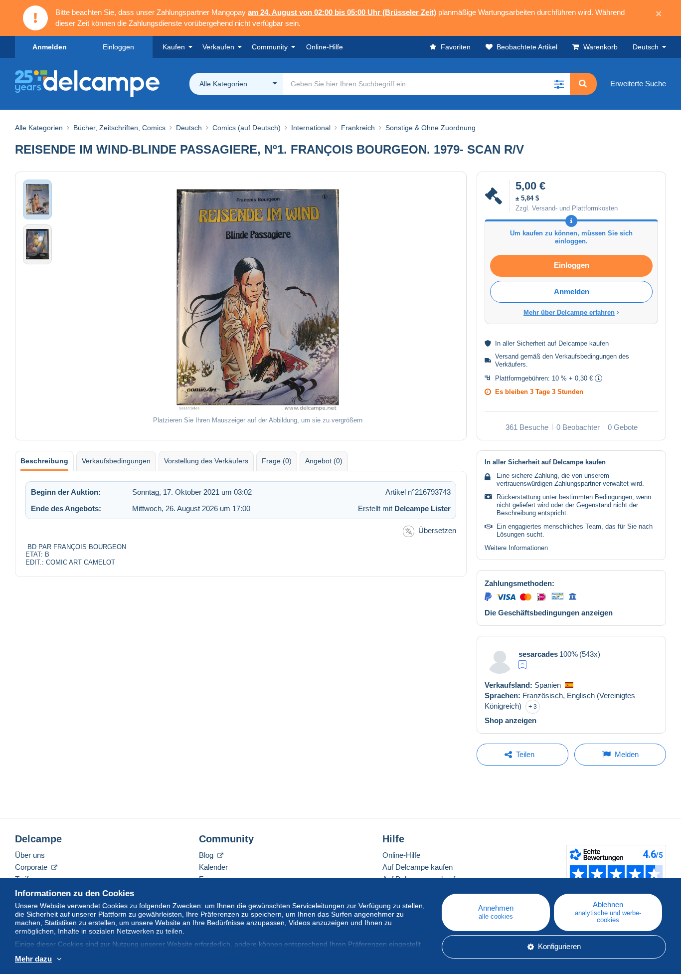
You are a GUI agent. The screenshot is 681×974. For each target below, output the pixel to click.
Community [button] (270, 47)
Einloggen (118, 47)
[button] (559, 84)
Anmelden (49, 47)
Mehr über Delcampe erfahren (569, 312)
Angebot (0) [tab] (323, 461)
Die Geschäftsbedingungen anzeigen (549, 612)
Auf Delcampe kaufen (417, 867)
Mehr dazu (33, 959)
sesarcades (538, 654)
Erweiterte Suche (638, 83)
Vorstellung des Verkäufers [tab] (206, 461)
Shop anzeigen (510, 720)
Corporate (32, 867)
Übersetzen (437, 530)
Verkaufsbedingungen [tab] (116, 461)
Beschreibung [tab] (44, 461)
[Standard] (522, 664)
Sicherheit (530, 343)
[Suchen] (583, 84)
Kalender (213, 867)
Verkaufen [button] (218, 47)
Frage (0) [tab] (277, 461)
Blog (207, 855)
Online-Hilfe (401, 855)
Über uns (30, 855)
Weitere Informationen (516, 548)
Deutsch (646, 47)
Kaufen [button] (174, 47)
